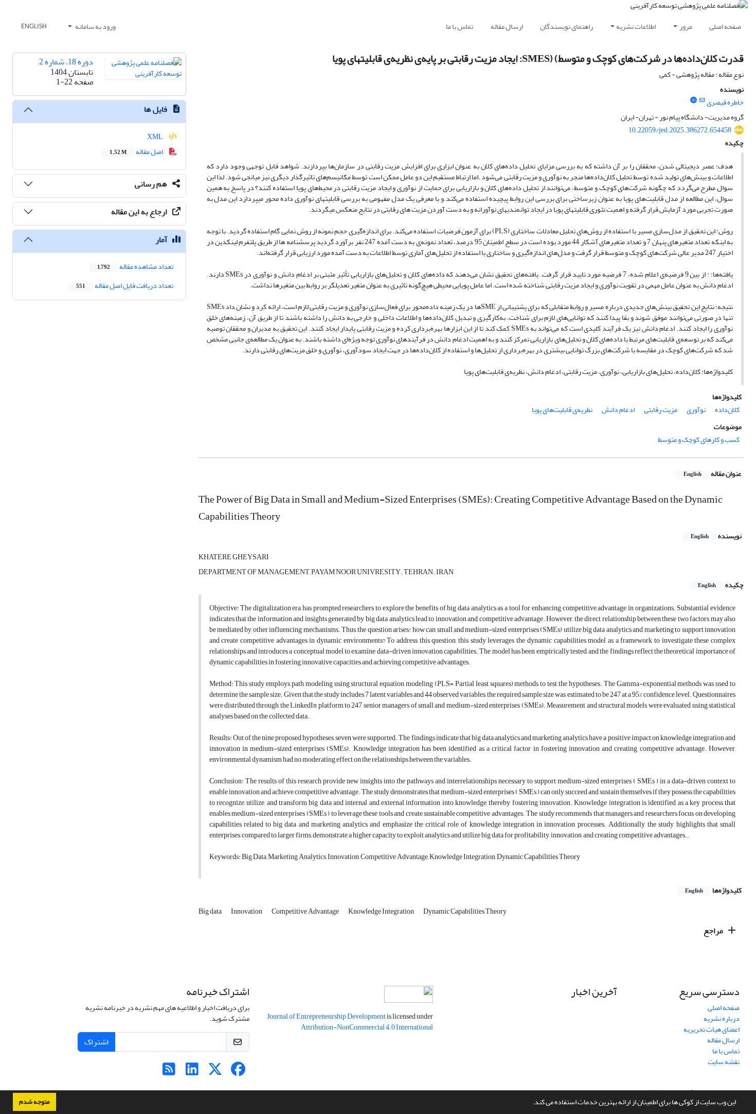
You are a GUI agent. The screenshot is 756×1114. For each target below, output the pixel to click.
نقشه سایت (724, 1062)
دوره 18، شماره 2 (66, 62)
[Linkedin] (192, 1072)
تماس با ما (459, 26)
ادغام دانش (618, 410)
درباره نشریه (722, 1018)
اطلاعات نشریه (636, 26)
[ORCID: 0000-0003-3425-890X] (693, 100)
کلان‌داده (727, 410)
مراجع (714, 930)
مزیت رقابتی (660, 410)
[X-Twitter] (215, 1072)
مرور (685, 26)
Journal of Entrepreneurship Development (327, 1016)
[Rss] (169, 1072)
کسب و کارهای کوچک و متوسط (699, 440)
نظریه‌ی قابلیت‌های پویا (562, 410)
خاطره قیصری (725, 102)
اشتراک (96, 1042)
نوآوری (696, 410)
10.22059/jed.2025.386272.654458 (679, 130)
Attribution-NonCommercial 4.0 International (367, 1027)
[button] (529, 1103)
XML (155, 137)
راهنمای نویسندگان (566, 26)
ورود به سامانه (95, 26)
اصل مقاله (137, 152)
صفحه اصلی (725, 26)
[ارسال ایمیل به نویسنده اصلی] (702, 100)
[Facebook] (238, 1072)
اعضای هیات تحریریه (711, 1029)
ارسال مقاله (507, 26)
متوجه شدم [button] (34, 1101)
